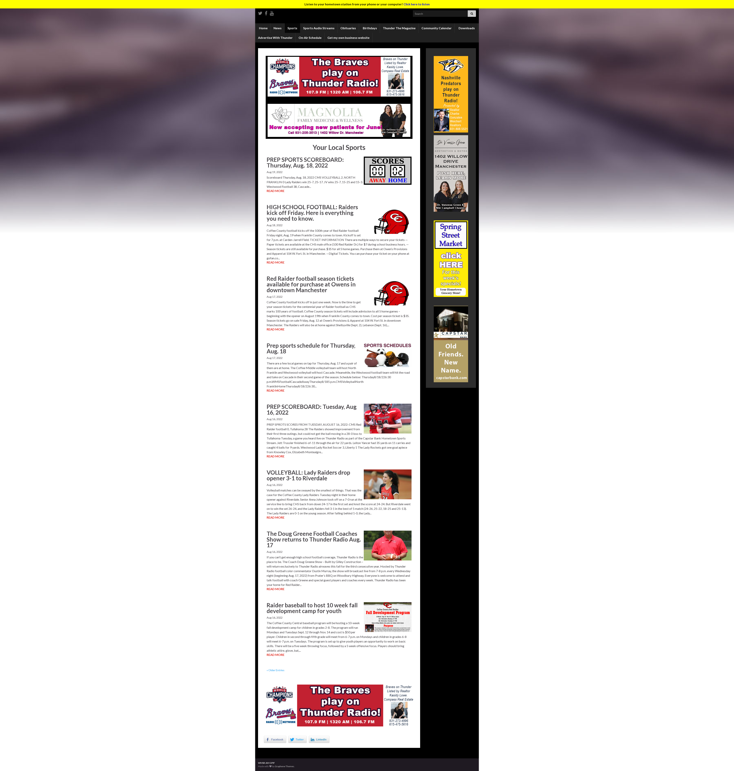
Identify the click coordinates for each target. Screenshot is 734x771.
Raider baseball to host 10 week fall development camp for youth (312, 608)
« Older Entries (275, 670)
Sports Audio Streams (319, 28)
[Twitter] (260, 12)
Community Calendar (436, 28)
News (278, 28)
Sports (292, 28)
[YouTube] (272, 12)
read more (275, 191)
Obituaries (348, 28)
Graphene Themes (284, 766)
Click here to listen (417, 4)
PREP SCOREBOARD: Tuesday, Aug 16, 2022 (311, 409)
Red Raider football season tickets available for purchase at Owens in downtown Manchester (311, 284)
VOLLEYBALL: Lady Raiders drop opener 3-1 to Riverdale (308, 475)
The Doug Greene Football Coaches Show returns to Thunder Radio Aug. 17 (314, 539)
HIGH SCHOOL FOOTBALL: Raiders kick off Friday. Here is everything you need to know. (312, 212)
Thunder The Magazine (399, 28)
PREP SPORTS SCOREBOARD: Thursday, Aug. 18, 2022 (305, 162)
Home (263, 28)
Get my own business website (348, 37)
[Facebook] (266, 12)
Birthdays (369, 28)
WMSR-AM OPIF (266, 762)
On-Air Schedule (310, 37)
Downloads (466, 28)
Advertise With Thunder (275, 37)
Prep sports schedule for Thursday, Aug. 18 (311, 348)
